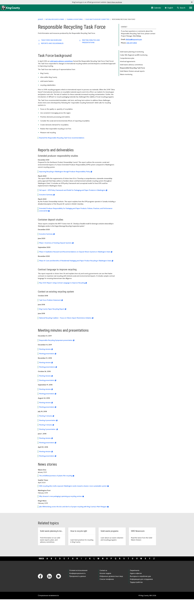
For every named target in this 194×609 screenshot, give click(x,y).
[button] (192, 2)
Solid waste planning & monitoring (132, 52)
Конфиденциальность (77, 573)
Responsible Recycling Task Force (132, 68)
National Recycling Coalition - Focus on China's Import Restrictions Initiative (65, 318)
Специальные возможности (48, 595)
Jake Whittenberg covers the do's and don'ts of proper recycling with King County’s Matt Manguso (73, 507)
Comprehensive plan (127, 58)
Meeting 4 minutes (45, 416)
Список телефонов (107, 579)
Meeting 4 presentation (47, 420)
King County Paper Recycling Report (51, 309)
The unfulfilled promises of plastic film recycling (55, 476)
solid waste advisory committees (61, 61)
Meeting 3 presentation (47, 429)
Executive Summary (46, 195)
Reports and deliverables (52, 43)
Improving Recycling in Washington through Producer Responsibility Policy (64, 172)
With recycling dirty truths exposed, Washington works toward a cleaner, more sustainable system (73, 486)
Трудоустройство (136, 582)
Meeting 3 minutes (45, 425)
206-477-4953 (131, 43)
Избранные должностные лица (111, 576)
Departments (134, 570)
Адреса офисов (136, 573)
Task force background (51, 40)
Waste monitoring (126, 74)
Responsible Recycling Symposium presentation (55, 340)
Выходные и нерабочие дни (140, 576)
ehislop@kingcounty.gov (134, 39)
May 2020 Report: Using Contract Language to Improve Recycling (62, 283)
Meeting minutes (45, 349)
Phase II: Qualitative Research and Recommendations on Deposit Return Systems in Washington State (74, 252)
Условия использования (78, 570)
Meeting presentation (46, 354)
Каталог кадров (105, 573)
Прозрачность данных (77, 576)
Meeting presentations (47, 367)
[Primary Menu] (190, 7)
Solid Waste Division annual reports (132, 71)
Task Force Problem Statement (50, 300)
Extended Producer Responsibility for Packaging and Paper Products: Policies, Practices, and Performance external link (75, 209)
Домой (40, 19)
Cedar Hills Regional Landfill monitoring (133, 55)
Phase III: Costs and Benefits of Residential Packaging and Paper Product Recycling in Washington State (75, 261)
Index (41, 558)
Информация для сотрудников (141, 579)
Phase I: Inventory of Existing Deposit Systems (55, 243)
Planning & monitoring (75, 19)
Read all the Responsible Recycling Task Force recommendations (61, 138)
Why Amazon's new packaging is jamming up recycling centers (60, 496)
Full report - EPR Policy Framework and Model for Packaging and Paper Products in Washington (72, 190)
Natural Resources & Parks (54, 19)
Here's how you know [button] (114, 2)
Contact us (103, 570)
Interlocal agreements (127, 61)
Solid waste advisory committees (97, 19)
